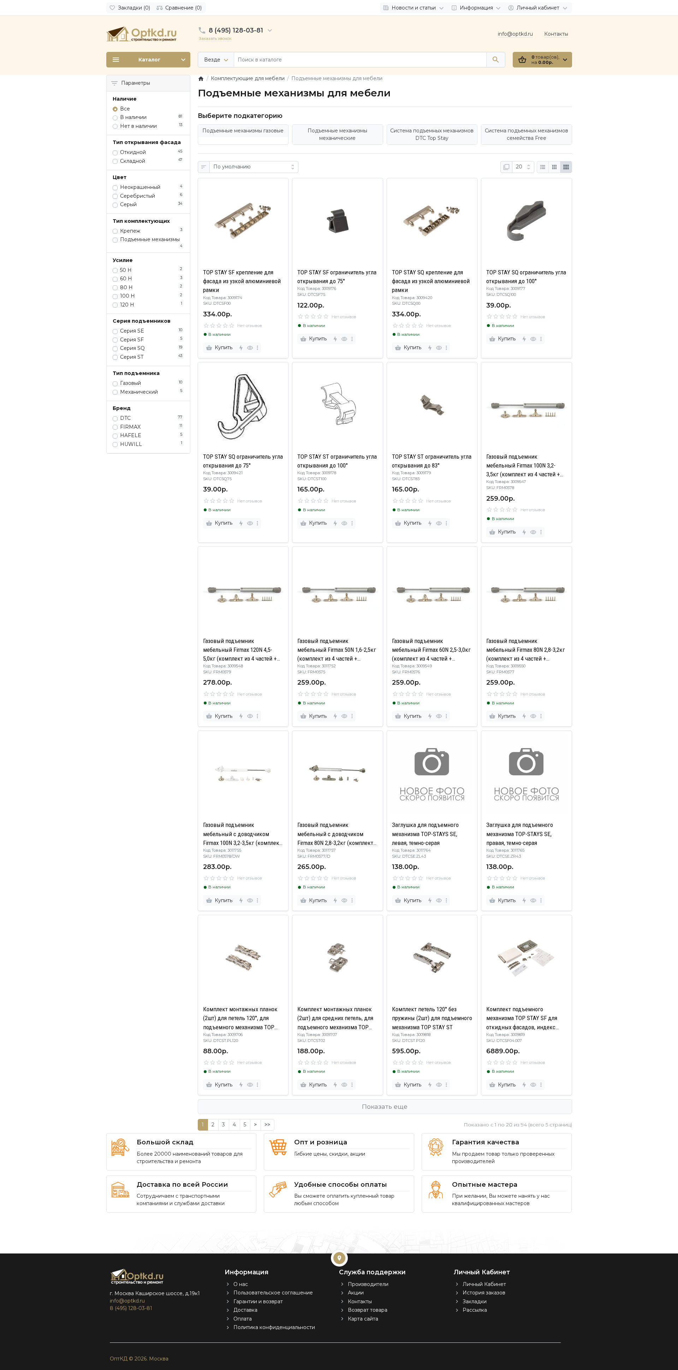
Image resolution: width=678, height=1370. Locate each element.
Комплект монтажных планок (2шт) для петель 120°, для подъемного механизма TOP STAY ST (240, 1019)
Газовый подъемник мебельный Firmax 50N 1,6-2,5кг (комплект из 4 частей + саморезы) (336, 650)
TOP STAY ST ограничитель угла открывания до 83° (431, 461)
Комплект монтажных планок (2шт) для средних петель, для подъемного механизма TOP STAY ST (335, 1019)
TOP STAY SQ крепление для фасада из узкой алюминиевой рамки (431, 281)
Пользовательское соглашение (273, 1292)
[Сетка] (554, 167)
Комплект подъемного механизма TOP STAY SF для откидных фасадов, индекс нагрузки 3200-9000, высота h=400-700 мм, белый (521, 1019)
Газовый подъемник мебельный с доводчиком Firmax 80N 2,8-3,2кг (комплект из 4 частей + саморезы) (335, 834)
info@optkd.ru (515, 34)
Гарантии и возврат (258, 1301)
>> (267, 1124)
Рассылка (475, 1310)
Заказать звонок (215, 38)
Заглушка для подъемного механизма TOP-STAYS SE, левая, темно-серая (425, 833)
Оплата (242, 1319)
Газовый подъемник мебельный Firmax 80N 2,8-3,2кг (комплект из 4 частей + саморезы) (525, 650)
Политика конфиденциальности (274, 1327)
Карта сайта (363, 1319)
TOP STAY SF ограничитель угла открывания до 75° (336, 277)
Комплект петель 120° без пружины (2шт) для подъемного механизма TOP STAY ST (432, 1018)
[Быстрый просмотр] (250, 347)
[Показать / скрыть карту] (339, 1258)
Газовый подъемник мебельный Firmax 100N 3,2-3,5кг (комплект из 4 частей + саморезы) (523, 466)
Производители (368, 1284)
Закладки (475, 1301)
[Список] (543, 167)
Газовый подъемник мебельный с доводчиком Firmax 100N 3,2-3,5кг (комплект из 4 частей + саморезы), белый (242, 834)
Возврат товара (367, 1310)
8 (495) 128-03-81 (236, 30)
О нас (240, 1284)
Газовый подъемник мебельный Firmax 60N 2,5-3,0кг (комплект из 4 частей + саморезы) (431, 650)
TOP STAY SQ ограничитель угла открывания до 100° (526, 277)
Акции (356, 1292)
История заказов (484, 1292)
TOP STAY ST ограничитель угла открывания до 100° (337, 461)
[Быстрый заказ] (240, 347)
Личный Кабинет (484, 1284)
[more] (257, 347)
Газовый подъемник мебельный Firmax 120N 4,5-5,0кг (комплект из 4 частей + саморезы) (240, 650)
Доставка (245, 1310)
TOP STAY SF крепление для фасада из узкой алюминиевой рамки (242, 281)
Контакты (556, 34)
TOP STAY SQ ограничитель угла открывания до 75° (243, 461)
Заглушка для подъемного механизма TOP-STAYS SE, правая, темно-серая (519, 833)
